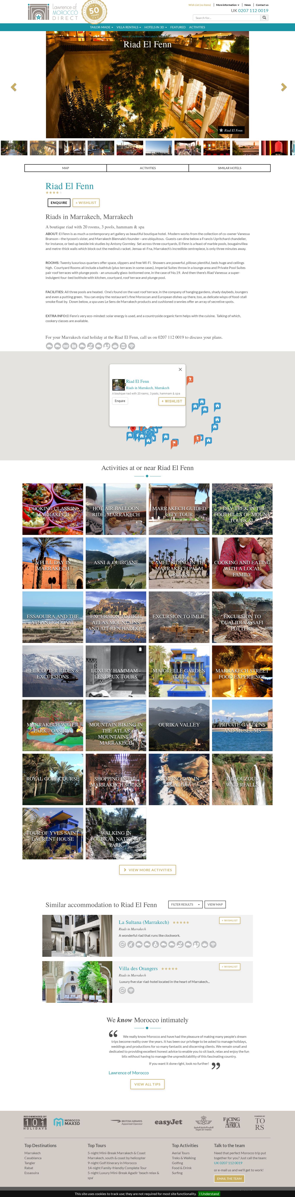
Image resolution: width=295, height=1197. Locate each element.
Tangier (29, 1163)
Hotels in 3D (154, 27)
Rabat (28, 1168)
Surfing (177, 1173)
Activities (197, 27)
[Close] (180, 369)
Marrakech (151, 36)
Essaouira (31, 1173)
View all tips (147, 1084)
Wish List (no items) (200, 4)
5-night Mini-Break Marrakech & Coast (117, 1153)
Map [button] (65, 168)
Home (125, 36)
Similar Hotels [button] (229, 168)
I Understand (209, 1194)
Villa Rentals (128, 27)
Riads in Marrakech (139, 387)
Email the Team (229, 1178)
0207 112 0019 (253, 10)
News (247, 4)
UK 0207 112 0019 (228, 1163)
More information (226, 4)
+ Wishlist (86, 202)
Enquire (120, 401)
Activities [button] (148, 168)
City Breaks (136, 36)
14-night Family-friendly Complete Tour (117, 1168)
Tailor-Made (100, 27)
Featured (178, 27)
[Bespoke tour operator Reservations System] (259, 1122)
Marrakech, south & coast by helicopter (117, 1158)
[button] (133, 429)
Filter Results (182, 904)
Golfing (177, 1163)
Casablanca (32, 1158)
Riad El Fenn (137, 381)
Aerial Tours (181, 1153)
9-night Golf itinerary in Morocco (112, 1163)
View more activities (150, 870)
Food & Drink (182, 1168)
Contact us (262, 4)
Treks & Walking (184, 1158)
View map (215, 904)
